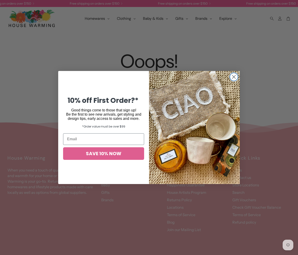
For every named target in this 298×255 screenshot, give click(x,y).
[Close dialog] (234, 77)
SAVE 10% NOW (103, 153)
